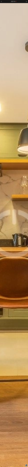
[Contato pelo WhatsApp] (26, 465)
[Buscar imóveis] (1, 1)
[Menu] (26, 1)
